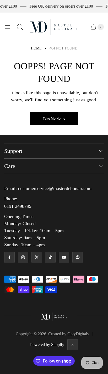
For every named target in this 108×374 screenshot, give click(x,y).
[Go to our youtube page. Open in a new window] (64, 257)
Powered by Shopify (47, 344)
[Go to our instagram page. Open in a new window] (23, 257)
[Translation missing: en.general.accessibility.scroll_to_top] (72, 344)
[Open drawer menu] (7, 27)
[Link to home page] (54, 315)
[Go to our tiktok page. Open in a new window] (50, 257)
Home (36, 48)
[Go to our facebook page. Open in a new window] (9, 257)
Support (13, 151)
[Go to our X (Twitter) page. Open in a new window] (36, 257)
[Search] (20, 27)
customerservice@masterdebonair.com (54, 188)
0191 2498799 (17, 206)
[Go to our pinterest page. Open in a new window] (77, 257)
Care (9, 166)
